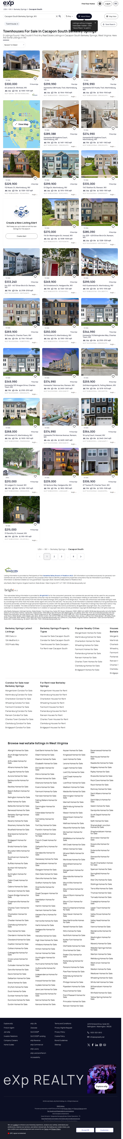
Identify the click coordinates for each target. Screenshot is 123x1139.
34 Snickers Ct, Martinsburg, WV (57, 335)
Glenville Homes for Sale (46, 878)
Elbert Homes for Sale (44, 754)
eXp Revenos (35, 1040)
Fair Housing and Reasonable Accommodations (60, 1111)
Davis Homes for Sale (17, 974)
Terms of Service (78, 1108)
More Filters (85, 16)
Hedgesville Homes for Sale (45, 930)
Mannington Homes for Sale (73, 796)
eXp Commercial (37, 1044)
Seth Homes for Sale (99, 821)
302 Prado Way (12, 644)
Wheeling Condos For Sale (17, 703)
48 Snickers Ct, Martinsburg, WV (18, 435)
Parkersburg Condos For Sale (18, 711)
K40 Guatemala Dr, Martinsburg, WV (98, 285)
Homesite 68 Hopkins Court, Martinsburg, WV (56, 138)
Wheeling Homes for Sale (86, 645)
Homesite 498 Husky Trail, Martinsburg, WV (60, 88)
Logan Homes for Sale (72, 767)
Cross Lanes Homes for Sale (18, 960)
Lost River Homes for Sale (74, 782)
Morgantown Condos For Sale (18, 690)
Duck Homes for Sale (17, 991)
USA (39, 549)
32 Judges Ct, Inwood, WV (15, 485)
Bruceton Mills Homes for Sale (19, 851)
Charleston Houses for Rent (53, 698)
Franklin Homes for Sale (45, 829)
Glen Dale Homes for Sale (46, 874)
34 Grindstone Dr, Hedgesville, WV (58, 285)
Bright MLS (44, 595)
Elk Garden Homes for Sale (44, 768)
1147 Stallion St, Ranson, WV (94, 187)
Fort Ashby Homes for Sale (44, 820)
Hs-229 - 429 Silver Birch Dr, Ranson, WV (98, 236)
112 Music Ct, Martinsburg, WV (17, 187)
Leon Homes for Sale (72, 759)
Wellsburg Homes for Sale (102, 958)
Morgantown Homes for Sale (88, 633)
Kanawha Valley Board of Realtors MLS (58, 575)
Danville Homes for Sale (18, 969)
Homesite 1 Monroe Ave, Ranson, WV (59, 385)
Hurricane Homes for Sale (46, 963)
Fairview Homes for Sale (45, 795)
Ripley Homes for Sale (100, 771)
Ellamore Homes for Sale (46, 782)
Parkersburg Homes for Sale (88, 653)
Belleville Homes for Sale (18, 806)
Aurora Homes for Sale (17, 776)
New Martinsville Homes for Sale (73, 921)
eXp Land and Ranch (38, 1053)
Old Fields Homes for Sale (74, 946)
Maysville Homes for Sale (74, 827)
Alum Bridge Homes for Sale (18, 755)
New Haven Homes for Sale (72, 915)
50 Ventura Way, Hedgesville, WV (57, 485)
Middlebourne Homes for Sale (74, 839)
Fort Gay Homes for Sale (45, 825)
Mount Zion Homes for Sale (73, 902)
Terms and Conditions (63, 1023)
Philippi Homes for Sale (73, 982)
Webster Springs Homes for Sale (101, 949)
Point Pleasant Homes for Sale (74, 996)
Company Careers (11, 1040)
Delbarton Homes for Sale (19, 978)
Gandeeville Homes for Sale (45, 853)
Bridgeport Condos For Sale (17, 727)
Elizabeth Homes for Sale (46, 763)
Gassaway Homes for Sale (46, 859)
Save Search (110, 24)
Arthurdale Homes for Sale (17, 762)
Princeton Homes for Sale (74, 1001)
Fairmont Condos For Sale (17, 707)
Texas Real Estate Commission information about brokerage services (60, 1118)
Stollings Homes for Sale (101, 884)
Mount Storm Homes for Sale (73, 896)
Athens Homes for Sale (18, 767)
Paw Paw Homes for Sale (73, 971)
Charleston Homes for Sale (87, 641)
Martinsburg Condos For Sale (18, 694)
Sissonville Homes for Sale (100, 845)
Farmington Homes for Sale (45, 807)
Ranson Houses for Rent (51, 715)
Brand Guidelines (61, 1040)
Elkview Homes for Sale (45, 778)
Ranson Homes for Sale (85, 657)
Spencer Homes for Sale (101, 869)
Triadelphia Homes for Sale (100, 902)
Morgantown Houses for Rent (53, 690)
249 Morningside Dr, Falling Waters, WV (99, 385)
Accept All (85, 1130)
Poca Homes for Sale (72, 990)
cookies (15, 1125)
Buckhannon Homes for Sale (18, 858)
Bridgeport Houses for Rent (52, 727)
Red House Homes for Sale (100, 757)
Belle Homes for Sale (17, 801)
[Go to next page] (81, 556)
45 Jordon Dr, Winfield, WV (16, 87)
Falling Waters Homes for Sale (46, 801)
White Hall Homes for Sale (102, 982)
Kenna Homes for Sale (45, 1000)
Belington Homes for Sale (19, 797)
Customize (104, 1130)
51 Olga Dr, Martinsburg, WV (55, 187)
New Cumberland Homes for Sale (74, 908)
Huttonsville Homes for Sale (45, 969)
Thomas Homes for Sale (101, 892)
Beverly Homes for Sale (18, 821)
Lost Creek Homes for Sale (72, 777)
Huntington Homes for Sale (45, 958)
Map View (112, 16)
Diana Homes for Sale (17, 982)
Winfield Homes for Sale (101, 992)
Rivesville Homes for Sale (101, 776)
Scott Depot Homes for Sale (100, 815)
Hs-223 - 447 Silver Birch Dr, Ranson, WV (20, 286)
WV (45, 549)
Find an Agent (9, 1028)
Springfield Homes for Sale (100, 874)
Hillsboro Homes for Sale (46, 944)
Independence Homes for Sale (46, 975)
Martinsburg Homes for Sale (88, 637)
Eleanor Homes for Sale (45, 759)
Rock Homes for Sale (99, 784)
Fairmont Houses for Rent (52, 707)
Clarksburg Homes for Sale (87, 665)
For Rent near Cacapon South (54, 648)
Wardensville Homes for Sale (101, 932)
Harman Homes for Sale (45, 910)
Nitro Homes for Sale (72, 931)
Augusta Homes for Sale (18, 771)
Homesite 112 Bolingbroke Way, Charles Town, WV (99, 336)
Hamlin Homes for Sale (45, 906)
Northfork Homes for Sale (74, 935)
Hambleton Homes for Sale (45, 900)
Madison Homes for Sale (73, 787)
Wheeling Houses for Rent (52, 703)
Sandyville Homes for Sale (102, 810)
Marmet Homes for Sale (73, 802)
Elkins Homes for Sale (44, 774)
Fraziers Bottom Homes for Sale (45, 835)
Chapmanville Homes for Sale (18, 902)
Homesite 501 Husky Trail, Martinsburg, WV (99, 88)
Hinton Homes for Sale (45, 948)
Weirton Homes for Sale (101, 954)
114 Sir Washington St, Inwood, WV (58, 235)
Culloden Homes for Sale (18, 965)
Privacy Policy (60, 1032)
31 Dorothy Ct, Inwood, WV (16, 533)
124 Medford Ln (12, 640)
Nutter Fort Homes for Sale (72, 940)
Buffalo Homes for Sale (18, 863)
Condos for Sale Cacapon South (55, 640)
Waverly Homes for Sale (101, 943)
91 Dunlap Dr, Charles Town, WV (18, 335)
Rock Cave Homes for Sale (102, 780)
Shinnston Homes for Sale (100, 838)
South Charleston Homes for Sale (102, 864)
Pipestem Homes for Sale (74, 986)
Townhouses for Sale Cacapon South (55, 644)
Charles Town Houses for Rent (54, 719)
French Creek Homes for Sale (46, 841)
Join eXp (7, 1032)
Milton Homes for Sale (72, 849)
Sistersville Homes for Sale (100, 851)
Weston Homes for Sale (101, 969)
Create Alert (21, 236)
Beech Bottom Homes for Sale (19, 792)
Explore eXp (8, 1023)
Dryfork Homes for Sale (18, 987)
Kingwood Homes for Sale (74, 754)
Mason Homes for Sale (73, 812)
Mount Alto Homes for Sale (72, 883)
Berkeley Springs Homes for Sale (18, 815)
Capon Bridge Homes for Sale (18, 896)
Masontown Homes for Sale (73, 818)
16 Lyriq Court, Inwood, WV (94, 435)
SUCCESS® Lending (38, 1036)
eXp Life (34, 1023)
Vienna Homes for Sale (100, 926)
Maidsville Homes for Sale (74, 791)
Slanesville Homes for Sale (100, 857)
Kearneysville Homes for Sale (45, 994)
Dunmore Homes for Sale (19, 1000)
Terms (46, 1129)
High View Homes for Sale (46, 940)
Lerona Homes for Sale (73, 763)
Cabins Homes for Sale (18, 886)
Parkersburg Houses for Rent (53, 711)
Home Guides (9, 1044)
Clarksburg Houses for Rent (53, 723)
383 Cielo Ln (11, 636)
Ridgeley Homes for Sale (101, 767)
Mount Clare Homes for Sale (73, 890)
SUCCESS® (35, 1032)
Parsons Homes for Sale (73, 967)
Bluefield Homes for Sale (18, 829)
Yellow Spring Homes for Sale (101, 998)
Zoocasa (34, 1028)
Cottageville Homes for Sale (18, 953)
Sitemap (58, 1044)
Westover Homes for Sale (101, 973)
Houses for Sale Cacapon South (55, 636)
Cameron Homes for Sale (19, 891)
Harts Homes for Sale (44, 925)
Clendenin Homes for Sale (19, 935)
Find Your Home (88, 4)
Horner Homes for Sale (45, 953)
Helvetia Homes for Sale (45, 935)
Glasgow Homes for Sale (45, 869)
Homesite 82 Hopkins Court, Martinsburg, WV (95, 138)
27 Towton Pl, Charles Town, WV (96, 485)
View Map (23, 124)
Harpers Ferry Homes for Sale (46, 915)
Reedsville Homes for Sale (102, 763)
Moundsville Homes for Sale (73, 877)
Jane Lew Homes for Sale (46, 989)
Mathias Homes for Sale (73, 823)
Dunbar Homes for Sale (18, 995)
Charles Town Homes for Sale (88, 661)
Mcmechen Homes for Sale (72, 833)
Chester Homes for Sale (18, 920)
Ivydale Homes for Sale (45, 985)
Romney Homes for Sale (101, 789)
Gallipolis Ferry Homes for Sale (46, 847)
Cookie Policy (60, 1036)
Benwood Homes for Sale (19, 810)
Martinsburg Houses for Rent (53, 694)
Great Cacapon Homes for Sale (46, 894)
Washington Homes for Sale (101, 938)
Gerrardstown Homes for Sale (46, 864)
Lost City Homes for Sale (73, 772)
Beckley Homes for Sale (18, 786)
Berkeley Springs (57, 549)
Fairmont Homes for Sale (86, 649)
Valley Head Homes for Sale (100, 921)
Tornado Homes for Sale (101, 897)
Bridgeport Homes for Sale (87, 669)
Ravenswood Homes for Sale (101, 751)
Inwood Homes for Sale (45, 980)
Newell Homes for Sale (73, 926)
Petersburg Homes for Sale (72, 977)
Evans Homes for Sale (44, 787)
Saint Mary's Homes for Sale (101, 800)
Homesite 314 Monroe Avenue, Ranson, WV (60, 436)
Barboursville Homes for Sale (18, 781)
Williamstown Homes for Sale (101, 987)
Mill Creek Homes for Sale (74, 844)
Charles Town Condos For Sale (19, 719)
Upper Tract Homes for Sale (100, 908)
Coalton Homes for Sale (18, 944)
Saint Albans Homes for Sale (101, 794)
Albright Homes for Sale (18, 750)
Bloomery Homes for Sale (19, 825)
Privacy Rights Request (63, 1028)
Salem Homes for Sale (100, 806)
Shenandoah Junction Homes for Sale (100, 826)
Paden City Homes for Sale (72, 955)
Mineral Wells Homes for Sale (73, 854)
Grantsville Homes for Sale (44, 888)
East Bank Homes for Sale (46, 750)
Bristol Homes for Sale (17, 846)
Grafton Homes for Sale (45, 882)
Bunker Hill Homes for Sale (17, 868)
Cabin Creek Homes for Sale (18, 881)
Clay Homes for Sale (16, 931)
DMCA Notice (60, 1106)
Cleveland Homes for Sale (19, 939)
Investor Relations (10, 1036)
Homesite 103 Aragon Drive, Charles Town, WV (20, 386)
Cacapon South (75, 549)
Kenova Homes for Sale (45, 1004)
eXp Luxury (35, 1049)
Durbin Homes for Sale (17, 1004)
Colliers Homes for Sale (18, 948)
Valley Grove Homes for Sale (101, 915)
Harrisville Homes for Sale (46, 920)
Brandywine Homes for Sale (18, 835)
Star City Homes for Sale (101, 879)
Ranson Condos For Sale (16, 715)
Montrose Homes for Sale (74, 859)
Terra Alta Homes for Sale (102, 888)
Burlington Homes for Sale (17, 875)
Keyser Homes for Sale (73, 750)
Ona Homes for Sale (71, 950)
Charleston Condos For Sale (18, 698)
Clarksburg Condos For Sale (18, 723)
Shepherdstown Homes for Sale (101, 832)
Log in (107, 4)
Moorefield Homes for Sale (72, 865)
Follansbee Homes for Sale (44, 813)
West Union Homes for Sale (100, 963)
